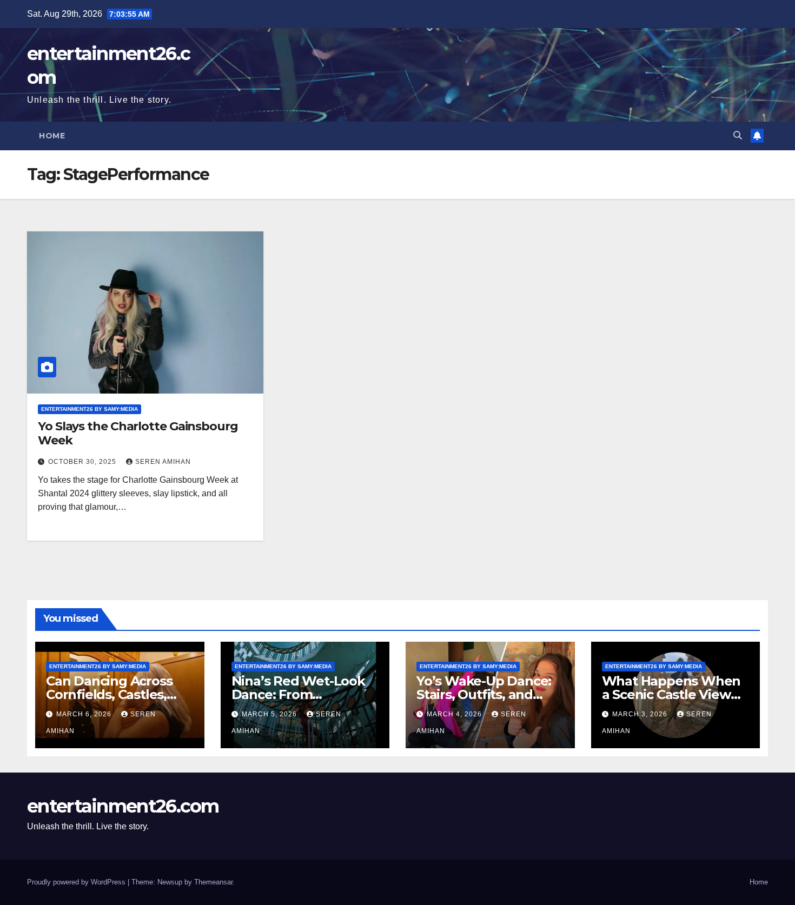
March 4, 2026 (455, 714)
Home (52, 136)
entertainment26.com (123, 806)
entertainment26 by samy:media (89, 409)
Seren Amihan (163, 461)
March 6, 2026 (85, 714)
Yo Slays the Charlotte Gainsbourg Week (138, 433)
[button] (737, 135)
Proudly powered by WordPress (77, 882)
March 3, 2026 (641, 714)
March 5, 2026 (270, 714)
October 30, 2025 (83, 461)
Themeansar (213, 882)
